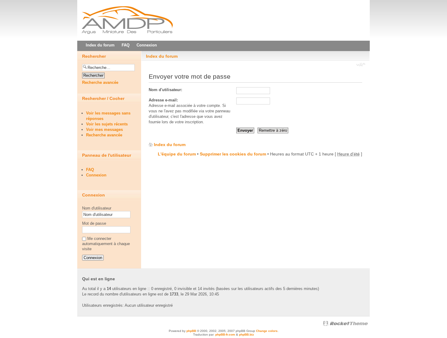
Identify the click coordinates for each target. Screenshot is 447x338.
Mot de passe (94, 223)
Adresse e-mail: (163, 100)
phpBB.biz (246, 334)
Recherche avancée (100, 82)
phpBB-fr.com (225, 334)
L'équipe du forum (177, 154)
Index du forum (162, 56)
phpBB (191, 331)
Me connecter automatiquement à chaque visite (106, 243)
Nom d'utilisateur (96, 208)
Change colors (267, 331)
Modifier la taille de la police (360, 65)
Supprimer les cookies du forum (233, 154)
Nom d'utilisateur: (165, 89)
